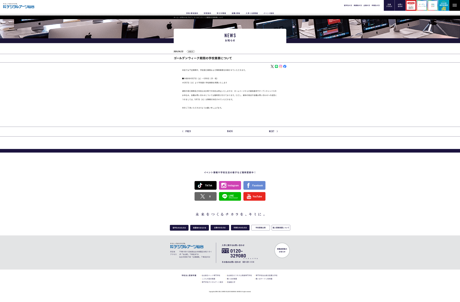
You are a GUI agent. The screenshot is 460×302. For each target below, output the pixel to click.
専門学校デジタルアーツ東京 (212, 282)
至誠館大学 (231, 282)
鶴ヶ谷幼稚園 (232, 279)
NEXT (271, 131)
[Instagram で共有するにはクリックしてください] (280, 66)
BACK (230, 131)
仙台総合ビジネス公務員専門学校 (239, 275)
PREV (188, 131)
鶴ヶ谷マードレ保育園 (264, 279)
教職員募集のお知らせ (282, 250)
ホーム (176, 17)
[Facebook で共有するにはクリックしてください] (284, 66)
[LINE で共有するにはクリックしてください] (276, 66)
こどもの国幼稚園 (208, 279)
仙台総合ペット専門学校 (211, 275)
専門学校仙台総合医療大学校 (266, 275)
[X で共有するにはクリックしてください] (272, 66)
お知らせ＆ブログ (186, 17)
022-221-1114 (248, 262)
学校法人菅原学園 (189, 275)
